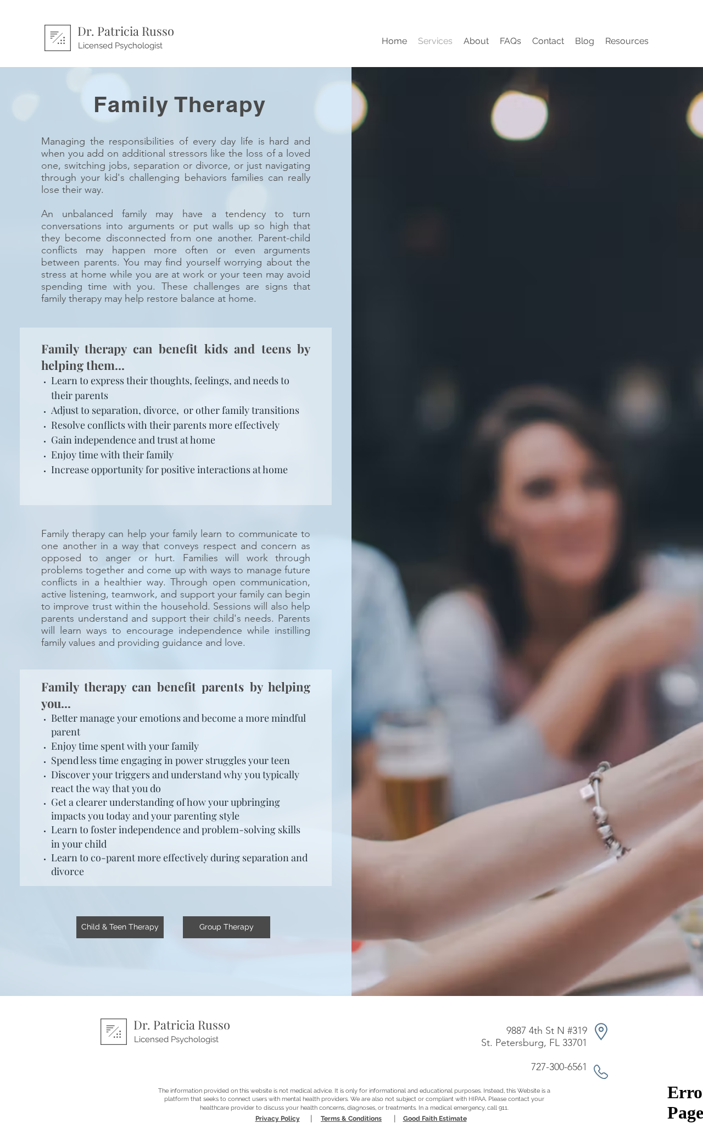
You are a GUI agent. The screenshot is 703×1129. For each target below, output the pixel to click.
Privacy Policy (277, 1118)
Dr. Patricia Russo (125, 31)
